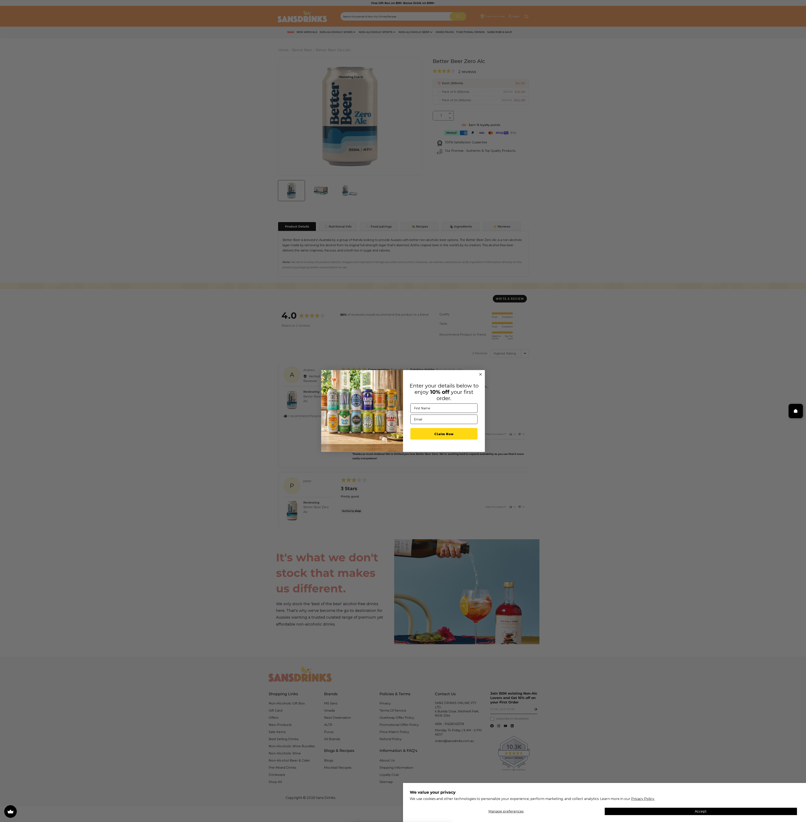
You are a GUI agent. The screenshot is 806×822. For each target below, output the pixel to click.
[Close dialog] (480, 374)
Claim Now (444, 433)
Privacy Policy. (643, 799)
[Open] (796, 411)
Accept (701, 811)
